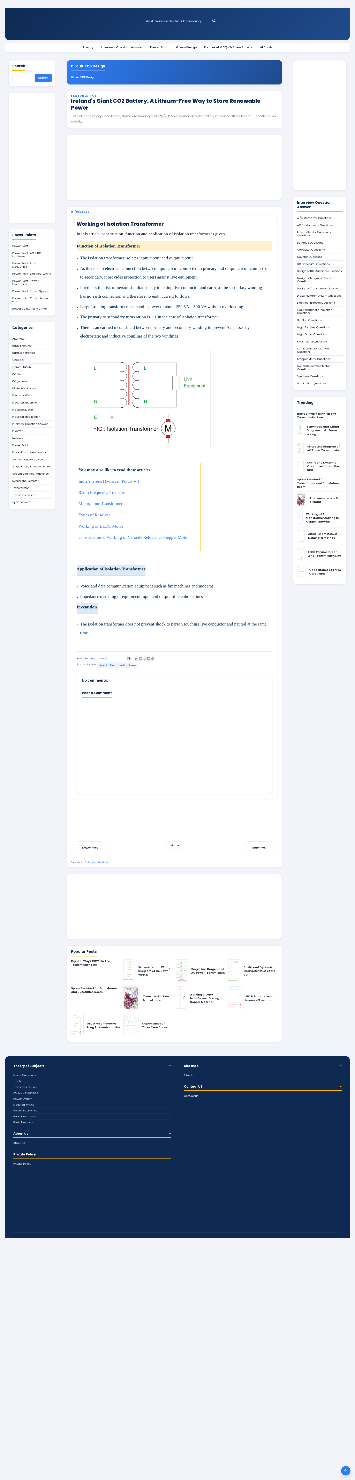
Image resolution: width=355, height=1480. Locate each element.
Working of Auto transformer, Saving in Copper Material (206, 998)
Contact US (193, 1086)
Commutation (21, 367)
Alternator (19, 338)
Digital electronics (24, 388)
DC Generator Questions (313, 264)
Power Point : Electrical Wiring (31, 273)
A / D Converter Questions (314, 218)
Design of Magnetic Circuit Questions (314, 280)
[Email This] (137, 659)
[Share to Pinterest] (152, 659)
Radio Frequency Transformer (104, 492)
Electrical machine (24, 402)
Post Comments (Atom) (96, 862)
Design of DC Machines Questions (319, 271)
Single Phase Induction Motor (31, 466)
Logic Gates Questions (312, 334)
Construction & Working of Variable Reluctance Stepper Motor (133, 537)
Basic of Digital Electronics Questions (314, 234)
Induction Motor (22, 410)
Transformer (20, 488)
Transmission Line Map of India (156, 998)
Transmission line (23, 495)
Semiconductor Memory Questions (313, 350)
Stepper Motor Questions (314, 359)
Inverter (17, 431)
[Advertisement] (174, 167)
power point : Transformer (29, 308)
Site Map (189, 1075)
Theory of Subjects (29, 1066)
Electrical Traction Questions (316, 302)
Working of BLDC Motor (100, 526)
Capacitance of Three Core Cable (154, 1025)
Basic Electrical (22, 345)
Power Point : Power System (30, 291)
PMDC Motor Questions (312, 341)
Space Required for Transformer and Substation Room (94, 990)
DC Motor (18, 374)
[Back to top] (345, 1470)
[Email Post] (128, 658)
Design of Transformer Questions (319, 288)
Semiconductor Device (27, 459)
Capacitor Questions (311, 249)
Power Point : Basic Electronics (24, 265)
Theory (88, 47)
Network (17, 438)
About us (20, 1133)
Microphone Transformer (100, 503)
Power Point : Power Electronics (25, 282)
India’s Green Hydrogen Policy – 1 (108, 481)
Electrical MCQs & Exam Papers (228, 47)
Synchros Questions (310, 376)
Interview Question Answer (122, 47)
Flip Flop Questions (309, 320)
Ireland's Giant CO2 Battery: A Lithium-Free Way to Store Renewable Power (165, 104)
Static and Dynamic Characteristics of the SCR (259, 971)
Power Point (159, 47)
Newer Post (90, 848)
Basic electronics (23, 353)
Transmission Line (25, 1087)
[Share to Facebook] (148, 659)
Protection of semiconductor (31, 452)
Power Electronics (25, 1110)
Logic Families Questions (313, 327)
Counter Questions (309, 257)
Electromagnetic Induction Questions (314, 311)
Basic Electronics (24, 1116)
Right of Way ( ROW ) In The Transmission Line (90, 963)
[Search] (214, 20)
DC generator (21, 381)
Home (175, 845)
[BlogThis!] (141, 659)
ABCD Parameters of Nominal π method (259, 998)
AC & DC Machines (25, 1093)
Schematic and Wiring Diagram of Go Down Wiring (154, 971)
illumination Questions (311, 383)
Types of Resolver (94, 514)
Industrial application (26, 417)
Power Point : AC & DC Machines (26, 255)
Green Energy (186, 47)
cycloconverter (22, 502)
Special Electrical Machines (117, 665)
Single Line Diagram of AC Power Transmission (208, 971)
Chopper (18, 360)
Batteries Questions (310, 242)
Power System (22, 1099)
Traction (18, 1081)
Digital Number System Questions (319, 295)
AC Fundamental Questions (315, 225)
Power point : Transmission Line (30, 300)
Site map (191, 1066)
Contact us (191, 1096)
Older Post (259, 848)
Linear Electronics (25, 1075)
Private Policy (24, 1154)
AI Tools (266, 47)
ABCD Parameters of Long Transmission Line (103, 1025)
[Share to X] (145, 659)
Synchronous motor (25, 481)
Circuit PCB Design (83, 77)
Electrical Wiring (22, 395)
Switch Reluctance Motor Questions (313, 367)
